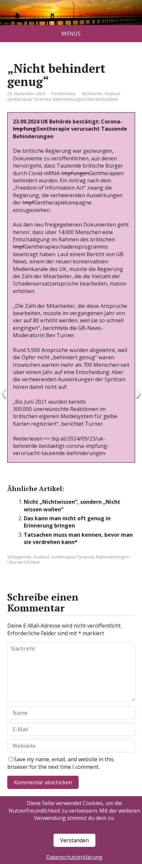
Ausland (112, 93)
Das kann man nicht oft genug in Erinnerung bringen (67, 522)
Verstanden (74, 840)
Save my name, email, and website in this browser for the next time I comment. (60, 763)
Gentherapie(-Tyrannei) (29, 99)
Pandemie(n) (63, 93)
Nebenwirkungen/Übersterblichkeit (85, 99)
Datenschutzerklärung (74, 857)
